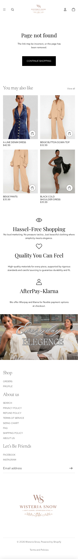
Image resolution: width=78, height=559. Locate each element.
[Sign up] (71, 468)
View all (71, 88)
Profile (7, 386)
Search (7, 402)
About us (9, 438)
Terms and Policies (39, 549)
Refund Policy (12, 413)
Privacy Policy (12, 408)
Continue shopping (39, 60)
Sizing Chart (11, 423)
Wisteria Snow (32, 541)
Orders (7, 381)
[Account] (65, 9)
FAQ (5, 428)
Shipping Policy (13, 433)
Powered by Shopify (51, 541)
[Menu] (4, 9)
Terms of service (13, 418)
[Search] (12, 9)
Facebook (9, 454)
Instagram (9, 459)
